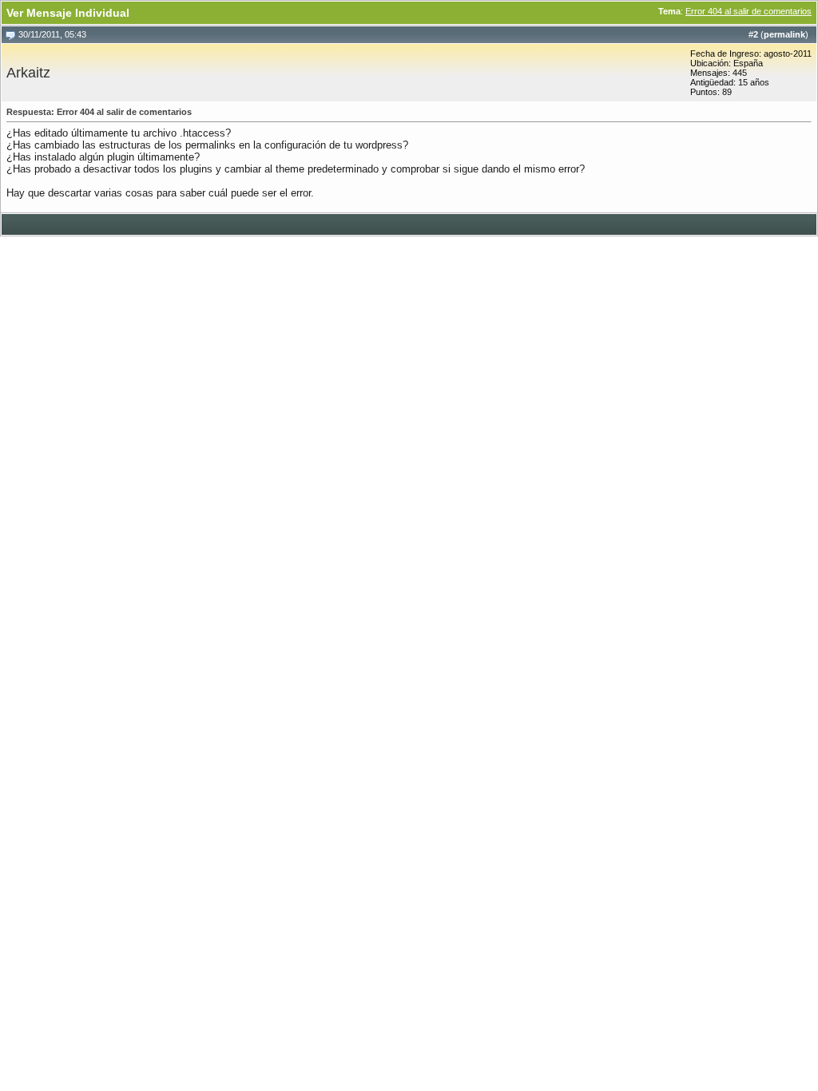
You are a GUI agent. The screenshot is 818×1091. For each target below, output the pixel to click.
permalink (784, 34)
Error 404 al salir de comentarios (748, 11)
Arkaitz (28, 73)
